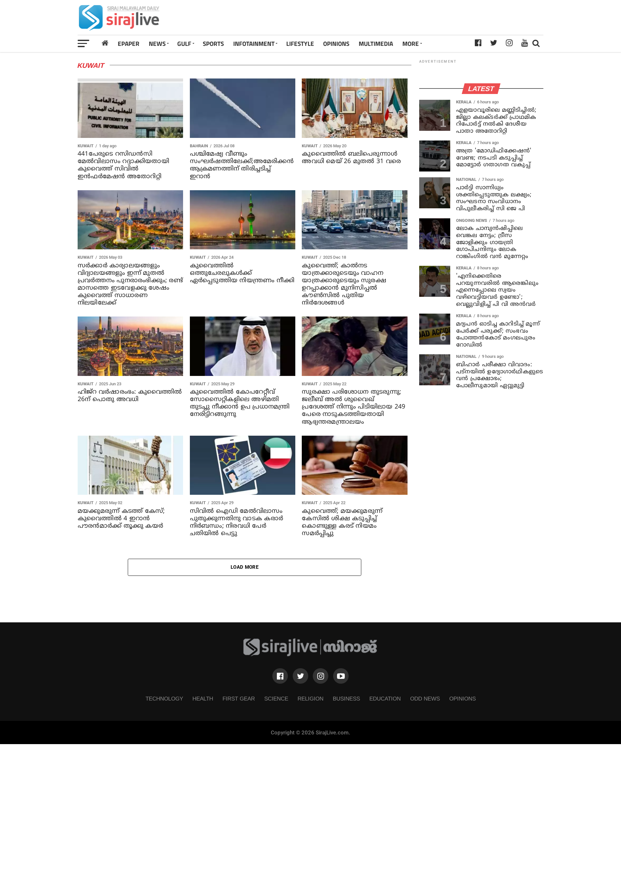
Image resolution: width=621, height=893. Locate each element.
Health (202, 698)
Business (346, 698)
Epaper (128, 43)
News (157, 43)
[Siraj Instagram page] (320, 676)
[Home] (105, 43)
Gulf (184, 43)
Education (385, 698)
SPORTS (213, 43)
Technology (164, 698)
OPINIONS (336, 43)
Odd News (425, 698)
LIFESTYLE (300, 43)
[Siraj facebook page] (280, 676)
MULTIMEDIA (376, 43)
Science (276, 698)
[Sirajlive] (310, 654)
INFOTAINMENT (254, 43)
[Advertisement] (402, 17)
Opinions (462, 698)
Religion (310, 698)
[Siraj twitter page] (300, 676)
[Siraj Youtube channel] (341, 676)
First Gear (239, 698)
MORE (410, 43)
